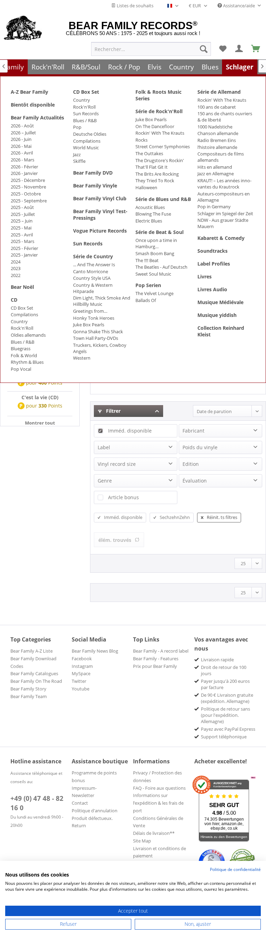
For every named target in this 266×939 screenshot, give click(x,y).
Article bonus (123, 497)
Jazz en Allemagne (215, 173)
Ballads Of (145, 300)
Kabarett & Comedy (221, 238)
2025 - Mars (22, 241)
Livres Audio (212, 289)
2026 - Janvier (24, 173)
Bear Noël (22, 287)
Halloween (146, 187)
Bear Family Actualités (37, 117)
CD (14, 299)
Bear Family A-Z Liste (31, 651)
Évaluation (195, 480)
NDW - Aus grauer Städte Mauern (222, 223)
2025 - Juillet (23, 214)
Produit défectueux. (92, 818)
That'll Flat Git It (151, 167)
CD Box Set (22, 308)
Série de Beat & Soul (159, 232)
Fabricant (193, 430)
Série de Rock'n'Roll (159, 111)
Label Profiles (213, 263)
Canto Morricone (90, 271)
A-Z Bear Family (29, 92)
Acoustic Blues (150, 207)
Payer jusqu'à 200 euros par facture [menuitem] (225, 684)
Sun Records (86, 113)
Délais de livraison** (154, 833)
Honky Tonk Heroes (93, 318)
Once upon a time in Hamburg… (156, 243)
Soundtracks (212, 251)
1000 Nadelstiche (214, 127)
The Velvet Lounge (154, 293)
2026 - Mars (22, 160)
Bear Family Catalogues (34, 673)
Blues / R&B (22, 342)
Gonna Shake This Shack (98, 331)
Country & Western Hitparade (93, 288)
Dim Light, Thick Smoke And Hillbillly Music (101, 301)
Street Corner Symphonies (162, 146)
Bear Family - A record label (160, 651)
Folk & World (24, 355)
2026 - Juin (21, 139)
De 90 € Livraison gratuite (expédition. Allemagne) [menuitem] (227, 698)
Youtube (80, 689)
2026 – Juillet (23, 132)
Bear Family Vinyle (95, 185)
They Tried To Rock (154, 180)
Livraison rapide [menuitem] (217, 659)
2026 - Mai (21, 146)
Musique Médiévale (220, 302)
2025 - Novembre (28, 187)
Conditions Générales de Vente (158, 822)
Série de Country (93, 256)
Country (19, 321)
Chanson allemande (217, 133)
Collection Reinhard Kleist (220, 331)
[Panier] (256, 49)
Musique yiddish (217, 315)
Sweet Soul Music (153, 274)
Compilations (24, 314)
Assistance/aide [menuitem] (239, 5)
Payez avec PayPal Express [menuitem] (228, 729)
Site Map (142, 841)
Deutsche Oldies (89, 134)
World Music (86, 147)
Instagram (82, 666)
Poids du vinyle (200, 447)
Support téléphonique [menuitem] (224, 736)
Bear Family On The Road (36, 681)
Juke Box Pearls (88, 324)
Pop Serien (148, 285)
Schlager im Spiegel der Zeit (225, 213)
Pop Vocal (21, 369)
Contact (80, 803)
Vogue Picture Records (100, 230)
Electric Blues (148, 221)
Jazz (77, 154)
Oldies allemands (28, 335)
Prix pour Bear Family (155, 666)
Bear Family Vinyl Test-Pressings (100, 214)
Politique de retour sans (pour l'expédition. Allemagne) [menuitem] (225, 715)
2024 (15, 262)
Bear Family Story (28, 689)
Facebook (82, 658)
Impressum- (84, 788)
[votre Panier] (239, 49)
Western (81, 358)
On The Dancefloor (154, 126)
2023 (15, 268)
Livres (204, 276)
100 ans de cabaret (216, 107)
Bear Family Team (28, 696)
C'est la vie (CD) (40, 397)
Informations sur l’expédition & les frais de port (158, 803)
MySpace (81, 673)
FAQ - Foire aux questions (159, 788)
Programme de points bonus (94, 776)
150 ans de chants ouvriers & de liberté (224, 116)
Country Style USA (91, 278)
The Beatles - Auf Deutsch (161, 267)
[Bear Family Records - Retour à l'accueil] (23, 28)
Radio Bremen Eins (216, 140)
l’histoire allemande (217, 147)
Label (104, 447)
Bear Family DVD (93, 172)
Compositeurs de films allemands (220, 157)
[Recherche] (203, 49)
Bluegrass (20, 348)
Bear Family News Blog (95, 651)
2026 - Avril (22, 153)
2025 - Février (24, 248)
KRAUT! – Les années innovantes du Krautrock (224, 183)
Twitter (79, 681)
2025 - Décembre (28, 180)
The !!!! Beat (147, 260)
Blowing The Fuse (153, 214)
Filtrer (113, 411)
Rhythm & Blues (27, 362)
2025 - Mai (21, 228)
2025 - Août (22, 207)
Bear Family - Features (155, 658)
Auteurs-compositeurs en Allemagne (223, 197)
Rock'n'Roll (22, 328)
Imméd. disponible (130, 430)
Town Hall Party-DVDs (95, 338)
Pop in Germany (214, 206)
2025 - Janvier (24, 255)
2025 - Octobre (26, 194)
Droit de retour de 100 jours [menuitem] (223, 670)
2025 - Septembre (29, 201)
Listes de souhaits (134, 5)
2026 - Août (22, 126)
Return (79, 825)
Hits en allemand (214, 167)
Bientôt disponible (33, 104)
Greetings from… (90, 311)
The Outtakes (149, 153)
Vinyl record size (117, 464)
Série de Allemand (219, 92)
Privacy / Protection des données (157, 776)
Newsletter (83, 795)
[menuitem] (151, 49)
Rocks (141, 140)
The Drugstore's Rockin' (159, 160)
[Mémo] (223, 49)
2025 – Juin (22, 221)
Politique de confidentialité (235, 869)
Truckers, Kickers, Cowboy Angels (99, 348)
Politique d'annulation (94, 810)
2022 (15, 275)
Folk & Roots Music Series (158, 95)
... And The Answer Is (94, 264)
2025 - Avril (22, 235)
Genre (105, 480)
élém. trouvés (114, 540)
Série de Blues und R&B (163, 199)
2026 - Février (24, 167)
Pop (77, 127)
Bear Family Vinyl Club (99, 198)
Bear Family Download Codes (33, 662)
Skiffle (79, 161)
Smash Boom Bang (154, 253)
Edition (191, 464)
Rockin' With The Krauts (159, 133)
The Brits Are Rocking (157, 174)
